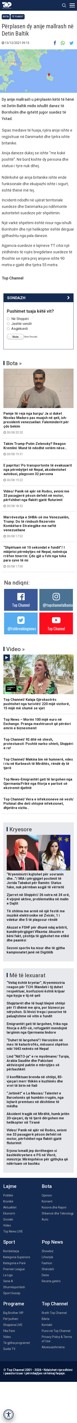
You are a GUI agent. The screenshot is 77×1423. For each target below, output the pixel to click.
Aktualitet (9, 1207)
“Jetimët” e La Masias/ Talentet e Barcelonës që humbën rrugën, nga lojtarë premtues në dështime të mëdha (35, 1099)
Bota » (14, 363)
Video (7, 1225)
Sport (9, 1242)
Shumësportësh (14, 1287)
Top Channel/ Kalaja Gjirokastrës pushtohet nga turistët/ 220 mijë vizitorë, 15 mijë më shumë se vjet (36, 704)
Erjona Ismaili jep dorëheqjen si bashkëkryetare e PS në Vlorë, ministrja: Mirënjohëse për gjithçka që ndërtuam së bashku (37, 1157)
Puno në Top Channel (56, 1331)
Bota (6, 16)
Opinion (47, 1195)
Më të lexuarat (27, 975)
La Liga (8, 1275)
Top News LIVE (13, 1231)
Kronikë (8, 1201)
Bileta (45, 1319)
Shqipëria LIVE (12, 1325)
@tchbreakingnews (21, 628)
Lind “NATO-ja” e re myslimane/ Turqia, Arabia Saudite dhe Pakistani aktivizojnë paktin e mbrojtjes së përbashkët (38, 1062)
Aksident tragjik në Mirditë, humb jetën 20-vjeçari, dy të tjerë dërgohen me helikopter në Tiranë (38, 1118)
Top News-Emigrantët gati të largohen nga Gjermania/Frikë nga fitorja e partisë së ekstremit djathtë (37, 783)
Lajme (9, 1186)
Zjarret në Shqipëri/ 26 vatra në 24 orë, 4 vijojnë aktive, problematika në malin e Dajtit (38, 899)
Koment (47, 1201)
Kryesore (20, 829)
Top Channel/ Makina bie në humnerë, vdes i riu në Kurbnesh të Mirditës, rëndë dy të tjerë (38, 763)
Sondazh (16, 298)
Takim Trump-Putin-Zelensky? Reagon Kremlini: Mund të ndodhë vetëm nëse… (35, 449)
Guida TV (9, 1349)
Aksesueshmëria (53, 1347)
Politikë (8, 1195)
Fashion (47, 1263)
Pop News (52, 1242)
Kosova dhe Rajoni (54, 1207)
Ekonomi (9, 1213)
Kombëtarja (11, 1251)
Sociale (8, 1219)
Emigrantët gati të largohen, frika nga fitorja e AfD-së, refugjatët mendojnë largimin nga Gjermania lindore (37, 1028)
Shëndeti (48, 1269)
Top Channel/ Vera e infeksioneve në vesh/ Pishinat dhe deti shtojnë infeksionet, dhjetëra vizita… (38, 803)
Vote (15, 336)
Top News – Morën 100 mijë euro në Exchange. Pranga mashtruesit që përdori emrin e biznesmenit (37, 724)
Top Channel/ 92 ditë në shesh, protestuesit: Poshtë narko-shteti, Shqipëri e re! (38, 743)
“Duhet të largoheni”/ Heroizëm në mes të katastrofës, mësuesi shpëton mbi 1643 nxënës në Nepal (37, 1044)
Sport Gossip (11, 1293)
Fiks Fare (9, 1331)
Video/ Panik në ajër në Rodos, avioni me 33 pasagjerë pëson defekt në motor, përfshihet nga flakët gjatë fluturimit (36, 498)
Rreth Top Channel (54, 1313)
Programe (13, 1303)
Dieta (45, 1275)
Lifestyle (47, 1257)
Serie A (8, 1281)
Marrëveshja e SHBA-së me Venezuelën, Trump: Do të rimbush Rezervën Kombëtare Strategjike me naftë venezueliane (36, 526)
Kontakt (47, 1325)
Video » (15, 649)
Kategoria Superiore (16, 1257)
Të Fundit (18, 16)
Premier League (14, 1269)
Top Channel (21, 605)
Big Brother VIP (13, 1313)
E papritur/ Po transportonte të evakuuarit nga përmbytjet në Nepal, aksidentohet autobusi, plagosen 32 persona (37, 472)
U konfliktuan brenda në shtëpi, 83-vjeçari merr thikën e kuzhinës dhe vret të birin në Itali (35, 1081)
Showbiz (47, 1251)
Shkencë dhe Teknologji (58, 1213)
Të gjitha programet (16, 1343)
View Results (30, 336)
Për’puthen (10, 1319)
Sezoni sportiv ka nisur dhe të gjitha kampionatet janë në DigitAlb (36, 950)
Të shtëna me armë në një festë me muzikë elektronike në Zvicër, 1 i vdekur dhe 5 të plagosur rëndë (36, 915)
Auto (45, 1219)
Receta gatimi (51, 1281)
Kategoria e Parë (14, 1263)
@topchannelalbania (58, 605)
